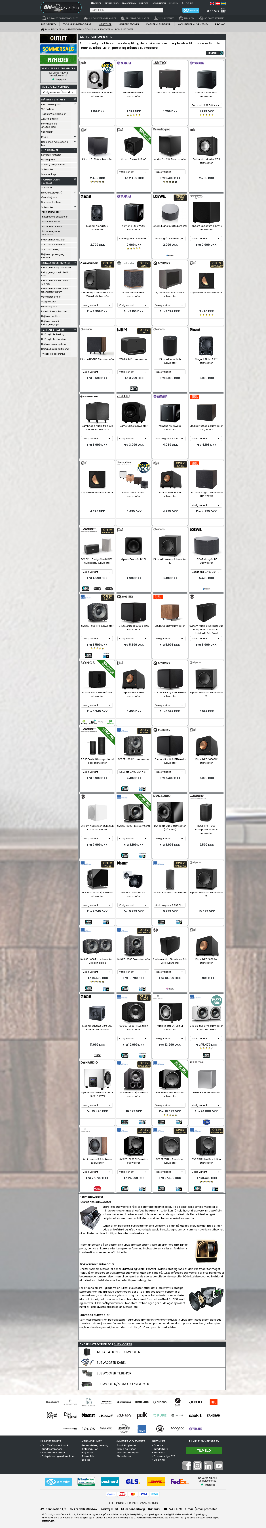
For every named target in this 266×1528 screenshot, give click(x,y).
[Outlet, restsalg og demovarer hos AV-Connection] (58, 42)
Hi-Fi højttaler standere (53, 339)
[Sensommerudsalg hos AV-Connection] (58, 52)
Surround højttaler (51, 202)
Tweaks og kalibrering (53, 353)
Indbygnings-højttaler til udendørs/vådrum (54, 290)
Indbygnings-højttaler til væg (54, 274)
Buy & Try (87, 1452)
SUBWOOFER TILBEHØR (113, 1373)
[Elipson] (160, 1402)
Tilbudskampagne (128, 1452)
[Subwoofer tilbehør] (87, 1376)
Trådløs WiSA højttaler (53, 113)
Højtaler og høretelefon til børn (54, 143)
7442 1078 (175, 1509)
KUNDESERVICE (51, 1441)
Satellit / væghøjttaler (53, 164)
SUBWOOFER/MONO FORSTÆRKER (122, 1384)
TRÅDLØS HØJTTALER (53, 99)
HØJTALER (105, 24)
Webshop (159, 1452)
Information (159, 3)
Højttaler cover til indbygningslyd (50, 323)
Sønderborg (161, 1449)
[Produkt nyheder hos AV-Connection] (58, 63)
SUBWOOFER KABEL (111, 1362)
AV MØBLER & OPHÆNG (193, 24)
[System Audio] (160, 1429)
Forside (97, 3)
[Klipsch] (52, 1415)
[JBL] (214, 1402)
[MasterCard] (133, 1494)
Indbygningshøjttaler (53, 239)
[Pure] (160, 1415)
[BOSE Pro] (106, 1402)
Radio (44, 137)
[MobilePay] (111, 1494)
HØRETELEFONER (129, 24)
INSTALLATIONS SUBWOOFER (118, 1352)
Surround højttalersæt (53, 244)
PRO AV (220, 24)
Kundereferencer (52, 1449)
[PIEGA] (124, 1415)
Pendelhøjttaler (49, 306)
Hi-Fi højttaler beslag (52, 334)
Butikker (143, 3)
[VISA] (143, 1494)
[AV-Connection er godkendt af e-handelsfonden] (58, 1481)
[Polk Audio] (142, 1415)
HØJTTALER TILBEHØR (53, 329)
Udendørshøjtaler (50, 296)
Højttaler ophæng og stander (52, 256)
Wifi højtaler (47, 109)
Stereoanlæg (48, 174)
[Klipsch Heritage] (70, 1415)
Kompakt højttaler (51, 154)
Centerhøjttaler (49, 197)
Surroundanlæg (50, 249)
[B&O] (88, 1402)
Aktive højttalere (49, 118)
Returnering (112, 3)
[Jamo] (196, 1402)
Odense (158, 1445)
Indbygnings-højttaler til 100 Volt (54, 282)
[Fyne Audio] (178, 1402)
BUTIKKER (159, 1441)
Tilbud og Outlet (126, 1449)
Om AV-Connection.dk (55, 1445)
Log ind (189, 3)
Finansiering (129, 3)
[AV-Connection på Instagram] (197, 1469)
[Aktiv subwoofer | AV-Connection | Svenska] (223, 4)
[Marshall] (106, 1415)
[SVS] (142, 1429)
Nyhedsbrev (124, 1456)
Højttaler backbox (50, 316)
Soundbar (46, 131)
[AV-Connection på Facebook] (186, 1469)
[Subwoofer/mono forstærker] (87, 1387)
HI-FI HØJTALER (50, 150)
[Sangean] (214, 1415)
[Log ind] (183, 2)
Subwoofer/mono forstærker (51, 233)
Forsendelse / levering (95, 1445)
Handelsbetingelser (53, 1452)
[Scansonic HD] (70, 1429)
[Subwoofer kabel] (87, 1366)
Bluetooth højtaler (51, 104)
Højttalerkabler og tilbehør (55, 348)
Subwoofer (47, 169)
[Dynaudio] (142, 1402)
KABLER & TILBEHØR (158, 24)
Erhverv (173, 3)
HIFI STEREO (48, 24)
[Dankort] (122, 1494)
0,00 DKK (213, 11)
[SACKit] (196, 1415)
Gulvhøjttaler (48, 159)
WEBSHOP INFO (91, 1441)
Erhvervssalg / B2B (164, 1456)
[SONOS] (88, 1429)
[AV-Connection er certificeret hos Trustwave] (86, 1482)
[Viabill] (154, 1494)
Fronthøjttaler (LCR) (51, 192)
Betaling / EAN (90, 1449)
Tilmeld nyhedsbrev (204, 1441)
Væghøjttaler (48, 301)
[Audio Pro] (52, 1402)
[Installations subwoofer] (87, 1355)
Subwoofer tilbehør (52, 226)
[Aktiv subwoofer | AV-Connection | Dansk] (218, 4)
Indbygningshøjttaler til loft (56, 267)
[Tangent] (178, 1429)
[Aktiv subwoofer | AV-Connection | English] (212, 4)
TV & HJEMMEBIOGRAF (77, 24)
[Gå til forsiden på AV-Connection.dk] (92, 2)
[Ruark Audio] (178, 1415)
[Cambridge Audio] (124, 1402)
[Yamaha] (196, 1429)
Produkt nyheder (127, 1445)
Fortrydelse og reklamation (58, 1456)
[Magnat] (88, 1415)
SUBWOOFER (123, 1344)
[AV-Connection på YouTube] (218, 1469)
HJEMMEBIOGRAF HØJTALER (51, 181)
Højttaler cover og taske (54, 344)
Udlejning (159, 1460)
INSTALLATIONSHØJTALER (55, 262)
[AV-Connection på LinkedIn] (208, 1469)
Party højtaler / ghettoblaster (49, 125)
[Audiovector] (70, 1402)
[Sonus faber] (106, 1429)
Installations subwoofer (54, 216)
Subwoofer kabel (51, 221)
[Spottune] (124, 1429)
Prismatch (88, 1456)
